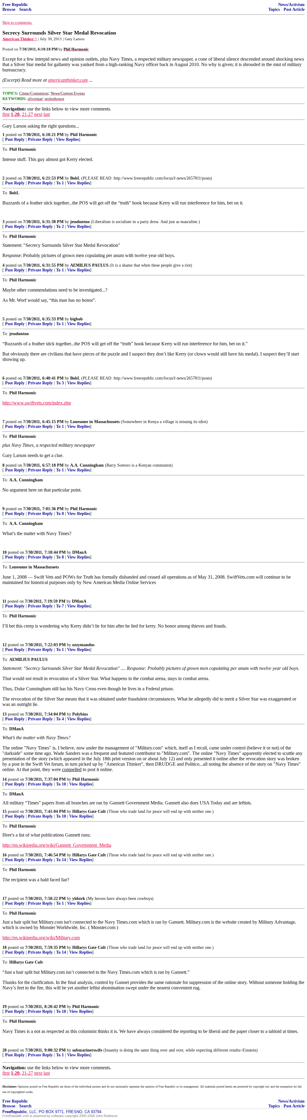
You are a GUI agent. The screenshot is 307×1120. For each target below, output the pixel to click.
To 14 (61, 860)
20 (4, 1050)
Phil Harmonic (83, 134)
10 (4, 552)
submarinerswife (87, 1050)
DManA (79, 552)
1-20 (15, 114)
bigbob (76, 319)
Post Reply (15, 139)
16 (4, 855)
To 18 (61, 1011)
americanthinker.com (68, 80)
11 (4, 601)
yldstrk (78, 898)
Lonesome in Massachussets (95, 421)
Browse (8, 9)
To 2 (60, 226)
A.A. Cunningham (87, 465)
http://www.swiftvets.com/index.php (36, 402)
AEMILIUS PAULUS (89, 265)
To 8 (60, 513)
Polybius (80, 714)
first (6, 114)
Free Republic (15, 4)
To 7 (60, 606)
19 (4, 1006)
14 (4, 779)
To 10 (61, 784)
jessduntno (80, 221)
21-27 (27, 114)
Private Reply (40, 139)
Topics (274, 9)
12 (4, 645)
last (46, 114)
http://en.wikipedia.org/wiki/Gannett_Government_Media (56, 845)
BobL (75, 178)
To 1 (60, 183)
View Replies (67, 139)
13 (4, 714)
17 (4, 898)
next (38, 114)
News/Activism (291, 4)
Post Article (294, 9)
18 (4, 947)
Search (25, 9)
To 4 (60, 719)
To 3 (60, 383)
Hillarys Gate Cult (89, 811)
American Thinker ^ (19, 39)
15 (4, 811)
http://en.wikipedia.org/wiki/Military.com (41, 937)
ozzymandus (83, 645)
